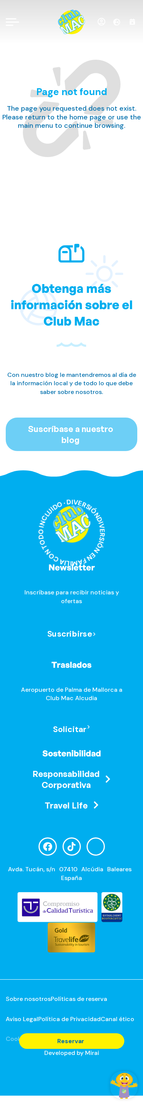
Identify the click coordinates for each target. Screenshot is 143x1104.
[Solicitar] (88, 727)
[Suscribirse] (94, 634)
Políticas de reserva (79, 999)
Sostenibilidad (71, 753)
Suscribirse (69, 634)
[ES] (119, 22)
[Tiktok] (72, 846)
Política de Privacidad (69, 1019)
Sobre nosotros (28, 999)
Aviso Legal (22, 1019)
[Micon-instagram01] (96, 846)
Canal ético (117, 1019)
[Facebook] (48, 846)
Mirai (92, 1053)
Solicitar (70, 729)
